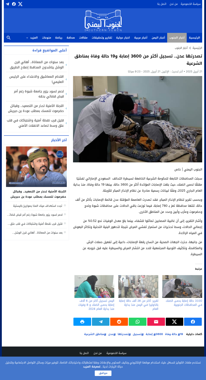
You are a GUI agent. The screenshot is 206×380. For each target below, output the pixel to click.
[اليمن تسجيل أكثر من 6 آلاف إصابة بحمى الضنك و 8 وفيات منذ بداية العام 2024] (94, 286)
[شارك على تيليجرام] (101, 321)
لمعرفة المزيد (91, 366)
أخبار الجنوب (177, 37)
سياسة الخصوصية (191, 3)
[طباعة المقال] (82, 321)
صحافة (71, 37)
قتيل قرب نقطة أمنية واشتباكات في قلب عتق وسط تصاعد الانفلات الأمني (35, 123)
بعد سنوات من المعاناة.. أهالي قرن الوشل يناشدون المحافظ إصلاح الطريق (37, 65)
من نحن (174, 3)
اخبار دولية (123, 37)
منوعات (46, 37)
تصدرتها (123, 334)
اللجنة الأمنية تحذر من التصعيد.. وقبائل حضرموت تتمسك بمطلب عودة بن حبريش (36, 108)
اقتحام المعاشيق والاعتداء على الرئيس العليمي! (36, 79)
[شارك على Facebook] (193, 321)
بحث (8, 38)
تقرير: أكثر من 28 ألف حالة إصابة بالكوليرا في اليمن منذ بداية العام (138, 305)
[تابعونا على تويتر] (20, 4)
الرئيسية (194, 37)
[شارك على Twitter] (174, 321)
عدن (110, 334)
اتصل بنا (161, 3)
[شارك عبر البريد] (156, 321)
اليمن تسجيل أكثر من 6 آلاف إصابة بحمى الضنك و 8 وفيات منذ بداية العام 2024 (96, 305)
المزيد (34, 37)
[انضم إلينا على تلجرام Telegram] (7, 4)
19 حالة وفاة (174, 334)
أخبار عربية (140, 37)
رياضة (58, 37)
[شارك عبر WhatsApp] (137, 321)
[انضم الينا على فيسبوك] (13, 4)
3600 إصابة (154, 334)
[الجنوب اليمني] (103, 20)
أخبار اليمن (158, 37)
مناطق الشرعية (94, 334)
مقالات (83, 37)
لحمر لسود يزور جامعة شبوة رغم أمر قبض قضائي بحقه (39, 94)
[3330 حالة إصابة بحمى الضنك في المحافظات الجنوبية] (182, 286)
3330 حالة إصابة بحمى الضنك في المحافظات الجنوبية (184, 303)
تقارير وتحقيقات (102, 37)
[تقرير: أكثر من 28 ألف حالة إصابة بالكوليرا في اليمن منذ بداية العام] (138, 286)
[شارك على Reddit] (119, 321)
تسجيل (137, 334)
